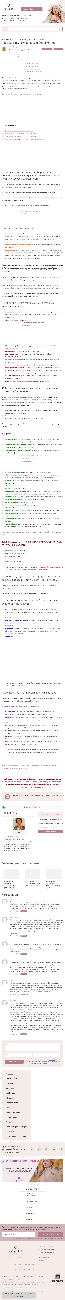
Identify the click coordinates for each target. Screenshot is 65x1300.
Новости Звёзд (12, 1103)
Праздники (29, 1219)
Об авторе (18, 832)
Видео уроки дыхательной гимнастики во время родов (53, 884)
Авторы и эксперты (28, 1276)
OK (21, 1296)
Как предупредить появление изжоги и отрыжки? (22, 133)
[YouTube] (54, 1149)
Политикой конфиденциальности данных (52, 1238)
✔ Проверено (47, 48)
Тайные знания (12, 1117)
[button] (27, 1184)
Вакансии (15, 1276)
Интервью (10, 1074)
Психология (10, 1083)
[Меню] (4, 29)
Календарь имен (31, 1213)
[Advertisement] (32, 109)
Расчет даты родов (31, 1201)
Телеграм (36, 807)
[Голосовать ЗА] (42, 814)
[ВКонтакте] (31, 1149)
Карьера (9, 1107)
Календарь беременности (30, 1194)
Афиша (9, 1098)
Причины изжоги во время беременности (19, 131)
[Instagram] (46, 1149)
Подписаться (58, 48)
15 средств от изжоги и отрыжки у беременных (21, 136)
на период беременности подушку (21, 381)
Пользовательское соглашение (47, 1246)
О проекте (10, 1132)
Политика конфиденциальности (47, 1249)
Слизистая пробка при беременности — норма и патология (32, 883)
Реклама (41, 1276)
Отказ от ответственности (46, 1252)
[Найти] (60, 29)
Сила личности (12, 1079)
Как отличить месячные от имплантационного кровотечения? (10, 884)
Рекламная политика (44, 1254)
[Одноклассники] (39, 1149)
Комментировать (14, 1061)
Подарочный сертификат (16, 1136)
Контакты (4, 1276)
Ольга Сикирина (14, 47)
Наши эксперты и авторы (16, 1127)
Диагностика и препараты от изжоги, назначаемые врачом (24, 139)
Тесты (8, 1122)
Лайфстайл (10, 1093)
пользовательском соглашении (38, 1063)
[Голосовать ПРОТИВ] (47, 814)
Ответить (23, 911)
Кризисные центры (44, 1257)
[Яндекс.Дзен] (61, 1149)
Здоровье (10, 1088)
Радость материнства (14, 1112)
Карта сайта (42, 1260)
